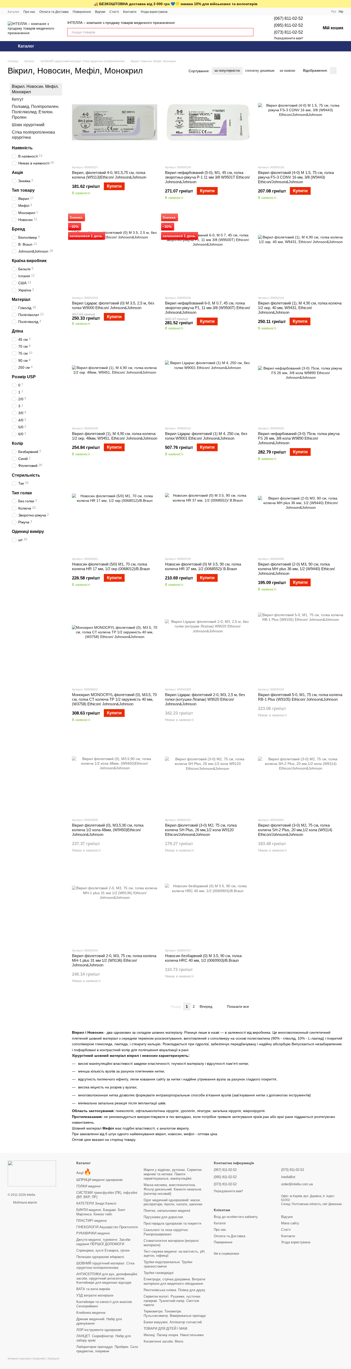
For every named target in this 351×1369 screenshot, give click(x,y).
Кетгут (17, 99)
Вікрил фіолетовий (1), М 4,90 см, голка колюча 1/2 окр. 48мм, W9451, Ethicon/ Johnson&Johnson (114, 435)
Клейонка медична (90, 1313)
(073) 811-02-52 (288, 32)
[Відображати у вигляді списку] (340, 70)
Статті (114, 12)
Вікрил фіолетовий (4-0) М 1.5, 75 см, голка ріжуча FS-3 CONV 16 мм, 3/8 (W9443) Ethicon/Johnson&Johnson (296, 177)
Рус (333, 11)
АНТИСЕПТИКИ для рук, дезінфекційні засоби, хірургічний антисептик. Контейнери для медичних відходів (106, 1278)
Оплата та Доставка (54, 12)
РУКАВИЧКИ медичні (93, 1233)
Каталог (13, 12)
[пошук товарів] (249, 32)
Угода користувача (154, 12)
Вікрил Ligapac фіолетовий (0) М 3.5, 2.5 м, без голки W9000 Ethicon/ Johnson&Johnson (113, 305)
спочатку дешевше (259, 70)
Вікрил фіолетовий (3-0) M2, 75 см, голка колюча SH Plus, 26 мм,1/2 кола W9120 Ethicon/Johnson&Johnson (201, 830)
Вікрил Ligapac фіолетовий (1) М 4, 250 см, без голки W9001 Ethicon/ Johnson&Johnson (206, 435)
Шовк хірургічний (28, 125)
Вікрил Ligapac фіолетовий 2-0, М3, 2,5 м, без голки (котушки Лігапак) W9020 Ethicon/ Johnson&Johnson (205, 699)
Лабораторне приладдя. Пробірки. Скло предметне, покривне (107, 1349)
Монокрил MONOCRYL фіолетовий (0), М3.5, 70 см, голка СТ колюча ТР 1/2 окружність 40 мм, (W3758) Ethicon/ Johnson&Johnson (114, 699)
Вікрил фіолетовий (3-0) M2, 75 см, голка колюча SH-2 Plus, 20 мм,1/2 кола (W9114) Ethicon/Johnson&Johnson (295, 830)
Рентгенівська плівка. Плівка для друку (174, 1290)
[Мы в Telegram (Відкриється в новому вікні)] (181, 12)
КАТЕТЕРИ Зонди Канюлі (96, 1203)
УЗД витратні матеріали (94, 1295)
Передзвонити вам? (288, 38)
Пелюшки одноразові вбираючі (100, 1257)
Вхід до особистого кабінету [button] (236, 1217)
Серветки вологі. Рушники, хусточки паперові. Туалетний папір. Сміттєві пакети (172, 1300)
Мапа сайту (290, 1223)
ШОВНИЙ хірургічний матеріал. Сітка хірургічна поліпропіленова (105, 1265)
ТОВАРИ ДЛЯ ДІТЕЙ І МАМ (165, 1328)
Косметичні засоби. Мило (163, 1341)
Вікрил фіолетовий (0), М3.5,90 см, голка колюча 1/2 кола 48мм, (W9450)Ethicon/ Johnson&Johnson (107, 830)
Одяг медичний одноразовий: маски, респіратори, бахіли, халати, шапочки (173, 1202)
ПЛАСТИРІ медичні (91, 1221)
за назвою (287, 70)
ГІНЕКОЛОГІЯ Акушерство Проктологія (107, 1227)
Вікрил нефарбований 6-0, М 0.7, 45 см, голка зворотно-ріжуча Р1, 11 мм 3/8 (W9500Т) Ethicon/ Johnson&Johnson (207, 307)
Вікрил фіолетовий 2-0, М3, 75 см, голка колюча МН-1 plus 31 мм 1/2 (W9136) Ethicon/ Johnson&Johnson (114, 960)
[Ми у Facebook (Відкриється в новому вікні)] (175, 12)
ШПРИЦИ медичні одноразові (99, 1180)
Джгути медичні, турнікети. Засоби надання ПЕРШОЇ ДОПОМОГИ (103, 1242)
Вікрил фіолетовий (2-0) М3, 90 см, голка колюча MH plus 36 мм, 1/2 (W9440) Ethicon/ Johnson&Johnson (296, 569)
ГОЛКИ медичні (88, 1186)
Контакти (129, 12)
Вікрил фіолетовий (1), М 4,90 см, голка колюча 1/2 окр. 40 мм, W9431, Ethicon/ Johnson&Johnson (299, 307)
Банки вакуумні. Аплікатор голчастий (173, 1322)
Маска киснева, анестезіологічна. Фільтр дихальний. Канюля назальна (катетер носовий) (172, 1189)
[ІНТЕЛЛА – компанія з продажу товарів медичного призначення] (32, 1173)
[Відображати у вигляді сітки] (333, 70)
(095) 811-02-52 (288, 25)
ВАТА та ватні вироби (93, 1289)
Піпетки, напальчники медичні (167, 1211)
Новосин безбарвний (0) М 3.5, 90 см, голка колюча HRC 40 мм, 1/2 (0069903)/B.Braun (203, 958)
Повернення (82, 12)
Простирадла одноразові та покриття (172, 1223)
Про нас (29, 12)
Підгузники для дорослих (163, 1217)
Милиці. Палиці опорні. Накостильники (174, 1335)
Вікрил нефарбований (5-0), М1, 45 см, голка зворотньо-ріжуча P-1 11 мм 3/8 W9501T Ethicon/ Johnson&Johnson (207, 177)
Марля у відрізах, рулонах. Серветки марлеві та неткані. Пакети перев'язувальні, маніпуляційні (172, 1174)
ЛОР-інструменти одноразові (98, 1330)
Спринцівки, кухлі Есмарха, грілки (103, 1250)
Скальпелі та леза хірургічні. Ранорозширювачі (166, 1232)
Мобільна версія (24, 1202)
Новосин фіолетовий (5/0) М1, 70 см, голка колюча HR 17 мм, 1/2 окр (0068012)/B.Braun (111, 566)
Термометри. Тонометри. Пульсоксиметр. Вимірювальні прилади (175, 1313)
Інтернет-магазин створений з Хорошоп (33, 1358)
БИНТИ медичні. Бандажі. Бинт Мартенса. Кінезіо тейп (100, 1212)
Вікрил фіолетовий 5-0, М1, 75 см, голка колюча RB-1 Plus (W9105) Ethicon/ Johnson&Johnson (300, 696)
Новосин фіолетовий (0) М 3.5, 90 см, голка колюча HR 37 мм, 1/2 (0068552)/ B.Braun (203, 566)
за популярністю (227, 70)
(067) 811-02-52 (288, 18)
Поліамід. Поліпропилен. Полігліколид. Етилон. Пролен (35, 111)
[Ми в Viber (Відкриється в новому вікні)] (187, 12)
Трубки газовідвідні (158, 1273)
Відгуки (100, 12)
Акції (83, 1173)
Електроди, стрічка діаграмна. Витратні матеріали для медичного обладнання (174, 1281)
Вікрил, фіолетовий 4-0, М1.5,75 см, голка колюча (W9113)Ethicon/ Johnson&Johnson (109, 174)
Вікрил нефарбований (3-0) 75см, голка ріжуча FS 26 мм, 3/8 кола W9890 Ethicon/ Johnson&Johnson (298, 438)
